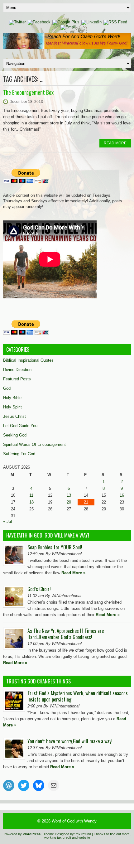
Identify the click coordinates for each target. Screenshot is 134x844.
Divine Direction (17, 369)
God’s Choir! (39, 589)
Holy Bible (12, 397)
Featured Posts (17, 379)
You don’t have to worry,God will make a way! (69, 741)
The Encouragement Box (28, 92)
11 (31, 495)
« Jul (7, 521)
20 (69, 502)
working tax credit (57, 837)
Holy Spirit (12, 407)
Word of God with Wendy (74, 821)
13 (69, 495)
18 (31, 502)
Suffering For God (19, 453)
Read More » (73, 573)
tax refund (83, 834)
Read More (115, 143)
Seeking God (14, 435)
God (7, 388)
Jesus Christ (14, 416)
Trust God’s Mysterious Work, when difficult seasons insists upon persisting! (77, 696)
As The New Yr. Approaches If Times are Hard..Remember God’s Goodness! (65, 634)
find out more (120, 834)
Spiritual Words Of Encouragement (34, 444)
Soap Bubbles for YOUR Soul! (54, 547)
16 (122, 495)
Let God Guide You (20, 425)
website (84, 837)
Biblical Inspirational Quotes (28, 360)
